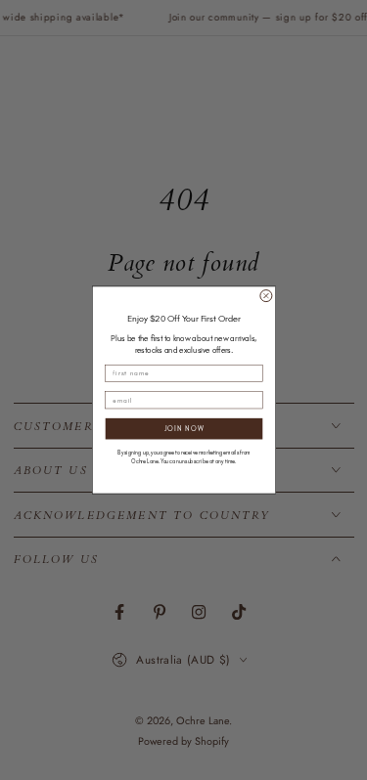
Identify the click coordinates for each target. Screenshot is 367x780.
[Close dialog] (265, 296)
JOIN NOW (183, 428)
